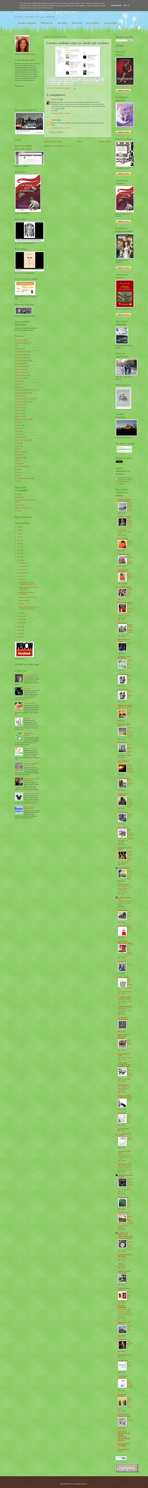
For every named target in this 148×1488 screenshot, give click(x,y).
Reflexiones (18, 463)
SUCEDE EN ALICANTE (130, 782)
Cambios (21, 604)
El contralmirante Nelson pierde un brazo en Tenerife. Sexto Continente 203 (125, 889)
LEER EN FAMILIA (129, 1042)
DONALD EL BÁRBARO (129, 576)
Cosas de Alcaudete (21, 355)
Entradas (121, 447)
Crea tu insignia (120, 483)
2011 (19, 627)
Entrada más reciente (53, 141)
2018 (19, 540)
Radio (17, 460)
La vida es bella (122, 1258)
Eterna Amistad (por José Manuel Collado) (130, 768)
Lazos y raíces (122, 742)
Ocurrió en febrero (124, 778)
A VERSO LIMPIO (124, 997)
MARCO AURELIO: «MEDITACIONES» (130, 629)
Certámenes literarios (21, 351)
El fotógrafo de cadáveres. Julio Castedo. (130, 1244)
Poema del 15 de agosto (125, 1057)
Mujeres (17, 431)
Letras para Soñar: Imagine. (124, 1289)
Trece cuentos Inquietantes (23, 478)
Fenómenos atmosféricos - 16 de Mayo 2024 (130, 732)
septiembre (22, 573)
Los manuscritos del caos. (124, 898)
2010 (19, 630)
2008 (19, 637)
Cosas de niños (110, 22)
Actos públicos (19, 340)
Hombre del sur (129, 1100)
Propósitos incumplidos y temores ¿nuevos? (31, 764)
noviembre (22, 566)
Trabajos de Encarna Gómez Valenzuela (124, 500)
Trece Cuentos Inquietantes (122, 1377)
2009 (19, 634)
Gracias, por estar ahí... (30, 748)
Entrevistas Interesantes (22, 393)
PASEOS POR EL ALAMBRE (123, 1445)
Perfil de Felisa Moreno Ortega (124, 477)
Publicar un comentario (56, 132)
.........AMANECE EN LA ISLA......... (124, 1135)
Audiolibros (18, 349)
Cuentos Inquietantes (21, 375)
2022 (19, 527)
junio (21, 576)
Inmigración (18, 396)
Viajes (17, 481)
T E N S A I (129, 644)
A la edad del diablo (124, 587)
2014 (19, 553)
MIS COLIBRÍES (130, 1343)
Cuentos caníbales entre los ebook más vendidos (29, 588)
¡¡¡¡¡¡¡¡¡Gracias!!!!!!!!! (31, 675)
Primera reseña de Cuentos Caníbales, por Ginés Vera (27, 583)
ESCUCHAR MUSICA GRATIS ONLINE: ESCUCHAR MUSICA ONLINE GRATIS (124, 1436)
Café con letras (123, 910)
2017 (19, 544)
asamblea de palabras (125, 517)
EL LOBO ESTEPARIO (122, 1307)
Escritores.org (19, 497)
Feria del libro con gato (130, 929)
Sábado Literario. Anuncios (29, 734)
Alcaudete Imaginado (27, 22)
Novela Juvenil (19, 437)
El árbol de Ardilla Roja (124, 725)
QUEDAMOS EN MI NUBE (124, 849)
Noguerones (18, 434)
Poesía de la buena (20, 452)
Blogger (85, 1484)
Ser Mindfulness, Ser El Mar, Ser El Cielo (129, 874)
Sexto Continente (123, 885)
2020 (19, 534)
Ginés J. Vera (55, 99)
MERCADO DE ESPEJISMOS (123, 571)
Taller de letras (123, 1085)
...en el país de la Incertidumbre (123, 1018)
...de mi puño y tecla (124, 1164)
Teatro (17, 475)
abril (20, 613)
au (15, 346)
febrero (21, 619)
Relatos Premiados (20, 466)
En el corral (129, 964)
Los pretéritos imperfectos (122, 1395)
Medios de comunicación (22, 419)
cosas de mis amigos (21, 357)
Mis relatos (62, 22)
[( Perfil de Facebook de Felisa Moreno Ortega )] (124, 481)
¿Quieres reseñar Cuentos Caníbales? (26, 593)
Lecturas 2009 (19, 405)
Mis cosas (18, 425)
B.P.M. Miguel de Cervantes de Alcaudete (123, 1036)
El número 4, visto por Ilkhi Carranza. (130, 1384)
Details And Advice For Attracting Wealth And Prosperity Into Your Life (125, 1168)
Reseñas (17, 469)
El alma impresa (123, 1197)
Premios (17, 455)
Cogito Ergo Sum (123, 554)
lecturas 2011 (19, 410)
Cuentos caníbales (20, 369)
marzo (21, 616)
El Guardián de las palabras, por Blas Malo (130, 801)
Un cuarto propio (123, 977)
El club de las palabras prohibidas (25, 390)
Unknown (54, 120)
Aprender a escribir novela (124, 1152)
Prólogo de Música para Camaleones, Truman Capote (125, 903)
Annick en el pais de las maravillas (124, 1272)
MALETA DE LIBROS (125, 603)
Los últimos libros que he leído (129, 1202)
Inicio (80, 141)
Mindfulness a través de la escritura (130, 664)
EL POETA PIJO (123, 1129)
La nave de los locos (124, 926)
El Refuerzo (130, 1419)
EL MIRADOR (123, 539)
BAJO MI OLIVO (123, 1355)
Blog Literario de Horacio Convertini (124, 1415)
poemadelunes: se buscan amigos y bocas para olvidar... (124, 1010)
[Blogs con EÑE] (127, 1472)
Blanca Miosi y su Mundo (123, 640)
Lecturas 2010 (19, 407)
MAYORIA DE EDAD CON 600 (129, 592)
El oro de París (122, 1266)
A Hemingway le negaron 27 (123, 795)
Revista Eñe (18, 494)
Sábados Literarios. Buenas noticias (29, 808)
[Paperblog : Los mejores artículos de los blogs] (121, 1459)
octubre (21, 569)
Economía (18, 387)
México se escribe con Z (129, 1294)
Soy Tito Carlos (123, 1360)
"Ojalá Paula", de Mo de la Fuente (129, 1118)
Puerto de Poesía (123, 828)
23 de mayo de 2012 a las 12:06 (60, 113)
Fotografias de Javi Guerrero (124, 1323)
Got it (126, 5)
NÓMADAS (122, 961)
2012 (19, 560)
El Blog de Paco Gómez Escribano (125, 1176)
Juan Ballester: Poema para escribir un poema (124, 1000)
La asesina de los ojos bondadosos (25, 399)
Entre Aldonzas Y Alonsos (123, 762)
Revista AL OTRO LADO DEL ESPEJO (125, 1097)
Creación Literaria (20, 366)
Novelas (17, 443)
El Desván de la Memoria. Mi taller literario (25, 501)
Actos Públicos (93, 22)
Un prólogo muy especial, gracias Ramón (31, 779)
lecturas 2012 (19, 413)
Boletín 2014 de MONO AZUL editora (125, 942)
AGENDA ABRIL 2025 (129, 678)
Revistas (17, 472)
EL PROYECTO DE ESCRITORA (124, 658)
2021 (19, 530)
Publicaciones (47, 22)
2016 (19, 547)
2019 (19, 537)
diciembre (22, 563)
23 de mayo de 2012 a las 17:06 (60, 128)
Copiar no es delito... (129, 1364)
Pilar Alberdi (122, 623)
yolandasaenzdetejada (125, 1006)
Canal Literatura (20, 505)
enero (21, 623)
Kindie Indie (122, 1113)
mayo (21, 579)
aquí (23, 328)
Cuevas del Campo (20, 378)
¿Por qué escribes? (29, 703)
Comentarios (122, 451)
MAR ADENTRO (123, 868)
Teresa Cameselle (123, 674)
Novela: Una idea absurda (22, 440)
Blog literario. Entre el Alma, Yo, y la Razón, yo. (125, 707)
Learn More (116, 5)
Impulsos (121, 1264)
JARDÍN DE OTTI (130, 1138)
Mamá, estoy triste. (24, 600)
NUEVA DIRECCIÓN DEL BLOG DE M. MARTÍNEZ (124, 1088)
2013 (19, 557)
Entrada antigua (104, 141)
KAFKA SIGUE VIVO (129, 542)
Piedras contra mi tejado (123, 1055)
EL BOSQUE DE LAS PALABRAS (125, 1256)
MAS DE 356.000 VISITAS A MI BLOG (130, 506)
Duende (17, 384)
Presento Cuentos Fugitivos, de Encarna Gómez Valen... (28, 608)
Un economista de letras (123, 1450)
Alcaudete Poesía (123, 1213)
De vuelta (27, 718)
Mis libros (18, 428)
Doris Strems (122, 1339)
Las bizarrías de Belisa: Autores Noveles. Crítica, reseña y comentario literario (125, 1235)
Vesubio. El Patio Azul (130, 816)
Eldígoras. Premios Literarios (24, 508)
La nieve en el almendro (22, 402)
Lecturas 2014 (19, 416)
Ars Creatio (18, 511)
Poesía (17, 449)
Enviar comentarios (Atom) (61, 146)
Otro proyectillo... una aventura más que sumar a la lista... (125, 1157)
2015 (19, 550)
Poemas (17, 446)
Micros (17, 422)
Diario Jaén (77, 22)
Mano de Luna (122, 812)
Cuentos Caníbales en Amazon (28, 597)
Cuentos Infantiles (20, 372)
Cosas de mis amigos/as (22, 360)
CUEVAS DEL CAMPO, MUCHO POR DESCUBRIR (124, 1064)
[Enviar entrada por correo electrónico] (74, 88)
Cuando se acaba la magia (31, 793)
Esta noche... (27, 688)
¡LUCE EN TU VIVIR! (129, 712)
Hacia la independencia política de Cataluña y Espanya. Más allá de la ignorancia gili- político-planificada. (125, 1313)
